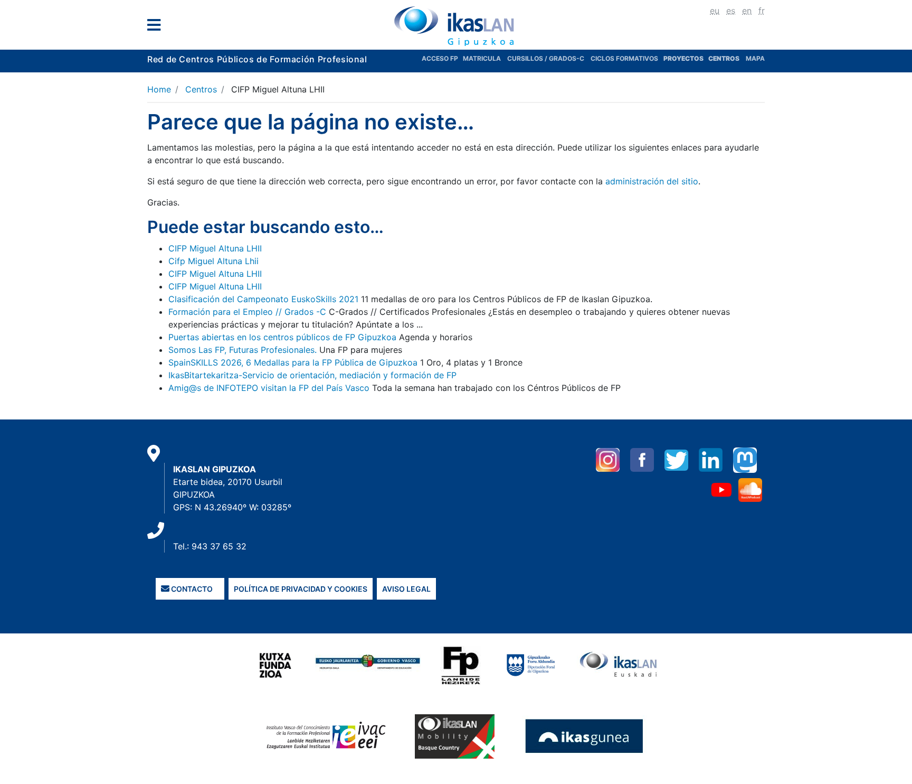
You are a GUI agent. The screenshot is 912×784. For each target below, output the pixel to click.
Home (159, 89)
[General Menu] (157, 27)
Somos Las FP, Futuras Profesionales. (242, 349)
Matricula (485, 58)
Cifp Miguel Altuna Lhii (213, 261)
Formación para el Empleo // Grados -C (247, 311)
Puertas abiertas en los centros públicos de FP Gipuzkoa (282, 337)
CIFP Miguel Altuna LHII (215, 248)
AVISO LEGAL (406, 588)
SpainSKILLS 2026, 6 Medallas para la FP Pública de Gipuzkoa (292, 362)
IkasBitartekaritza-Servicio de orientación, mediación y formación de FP (312, 375)
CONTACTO (191, 588)
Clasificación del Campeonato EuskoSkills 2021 (263, 299)
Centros (201, 89)
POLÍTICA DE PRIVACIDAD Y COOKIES (300, 588)
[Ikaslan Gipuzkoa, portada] (456, 26)
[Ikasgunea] (585, 735)
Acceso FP (442, 58)
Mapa (755, 58)
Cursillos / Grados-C (545, 58)
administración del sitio (651, 181)
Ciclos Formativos (624, 58)
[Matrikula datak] (707, 58)
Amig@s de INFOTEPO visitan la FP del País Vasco (268, 387)
